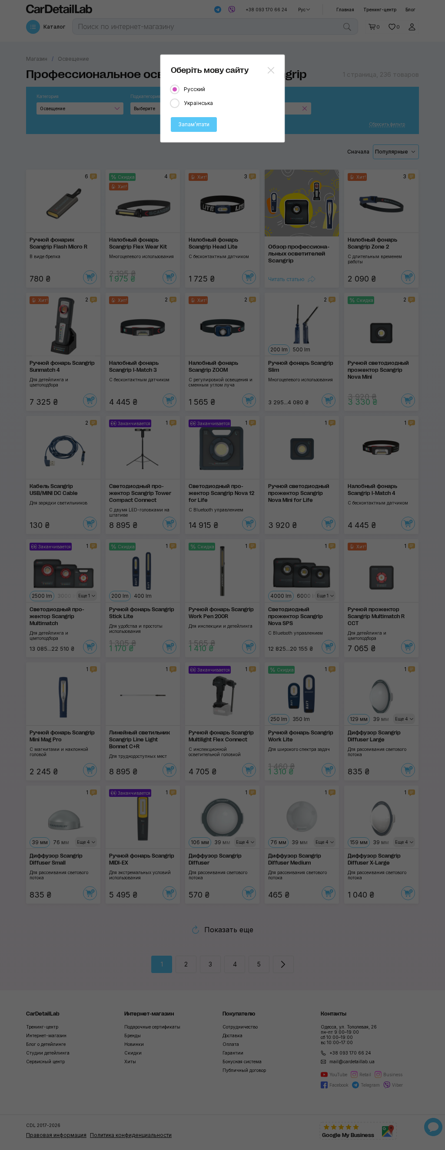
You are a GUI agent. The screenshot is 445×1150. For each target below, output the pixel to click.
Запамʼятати (193, 124)
